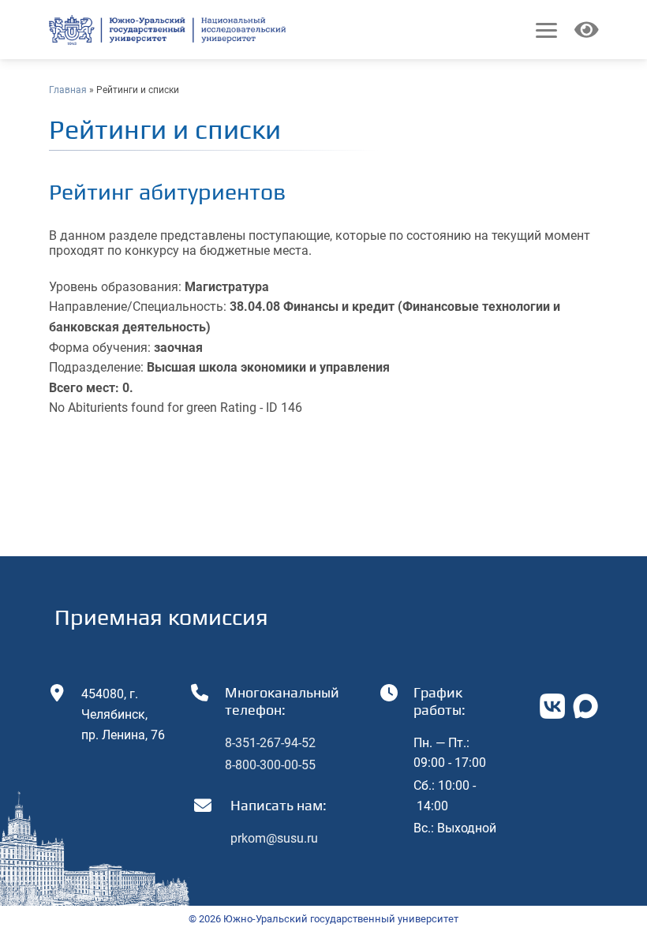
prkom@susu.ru (274, 838)
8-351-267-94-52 (270, 742)
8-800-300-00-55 (270, 764)
